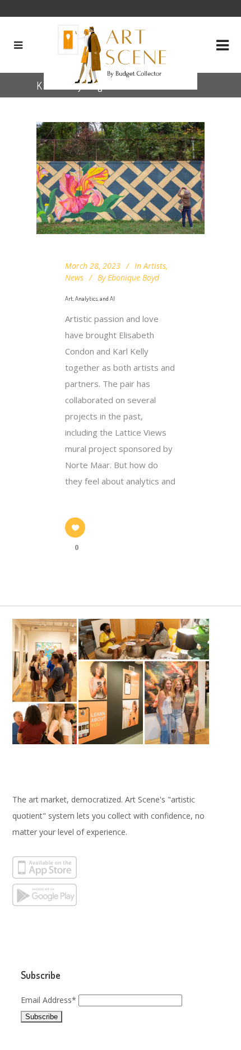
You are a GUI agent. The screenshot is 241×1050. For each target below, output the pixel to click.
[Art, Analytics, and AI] (120, 178)
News (74, 277)
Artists (154, 265)
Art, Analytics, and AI (90, 298)
